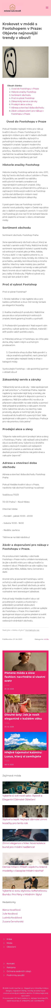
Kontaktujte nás (32, 630)
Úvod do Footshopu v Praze (25, 89)
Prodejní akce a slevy (21, 104)
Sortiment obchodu (21, 95)
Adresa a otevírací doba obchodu (27, 108)
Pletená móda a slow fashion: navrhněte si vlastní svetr (24, 676)
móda (46, 639)
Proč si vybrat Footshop (22, 98)
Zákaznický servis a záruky (24, 101)
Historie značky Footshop (23, 92)
